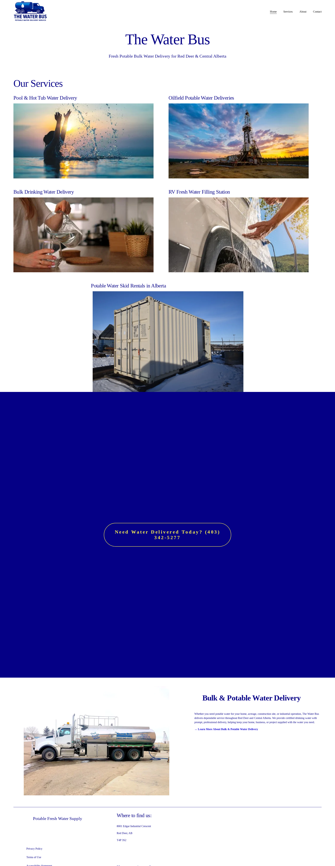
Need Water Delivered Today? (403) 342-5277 (167, 534)
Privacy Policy (34, 848)
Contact (317, 11)
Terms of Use (33, 857)
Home (273, 11)
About (302, 11)
